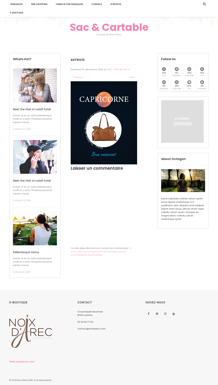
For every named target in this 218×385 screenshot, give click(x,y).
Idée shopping (39, 4)
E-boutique (16, 12)
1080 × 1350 (113, 69)
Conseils (96, 4)
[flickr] (189, 82)
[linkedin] (189, 69)
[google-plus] (164, 82)
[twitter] (177, 69)
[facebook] (164, 69)
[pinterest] (157, 313)
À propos (115, 4)
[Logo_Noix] (30, 353)
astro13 (126, 69)
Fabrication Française (69, 4)
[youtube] (202, 82)
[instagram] (177, 82)
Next (133, 77)
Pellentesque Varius (26, 252)
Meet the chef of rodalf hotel (32, 109)
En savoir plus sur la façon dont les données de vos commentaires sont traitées (101, 252)
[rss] (202, 69)
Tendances (16, 4)
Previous (77, 77)
